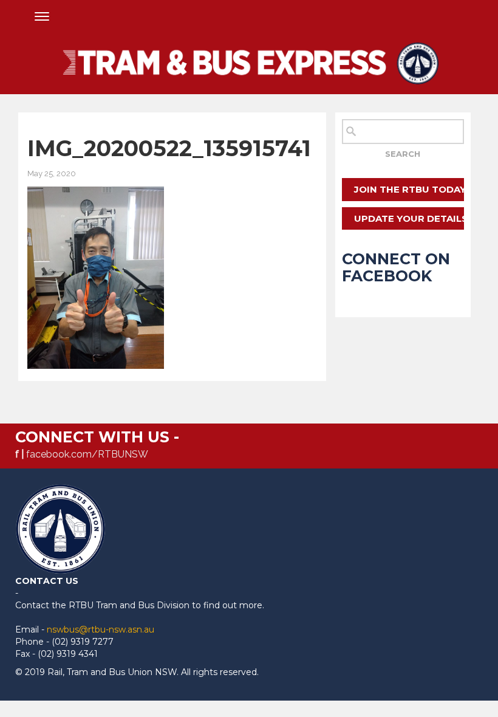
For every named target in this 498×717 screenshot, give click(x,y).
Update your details (409, 218)
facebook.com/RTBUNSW (87, 454)
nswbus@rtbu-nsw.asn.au (100, 629)
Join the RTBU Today (409, 189)
